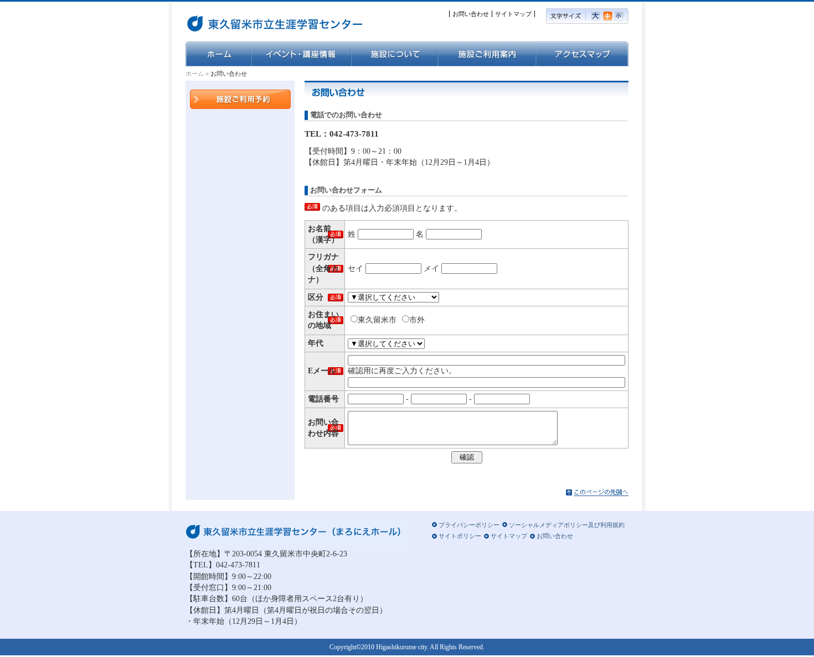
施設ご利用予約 (240, 99)
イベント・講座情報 (301, 53)
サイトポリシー (460, 536)
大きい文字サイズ (597, 16)
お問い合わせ (470, 14)
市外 (417, 320)
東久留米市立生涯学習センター (244, 22)
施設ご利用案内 (486, 53)
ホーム (218, 53)
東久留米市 (377, 320)
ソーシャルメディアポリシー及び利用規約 (567, 525)
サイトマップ (513, 14)
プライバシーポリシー (469, 525)
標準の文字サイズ (609, 16)
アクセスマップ (581, 53)
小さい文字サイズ (621, 16)
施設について (394, 53)
